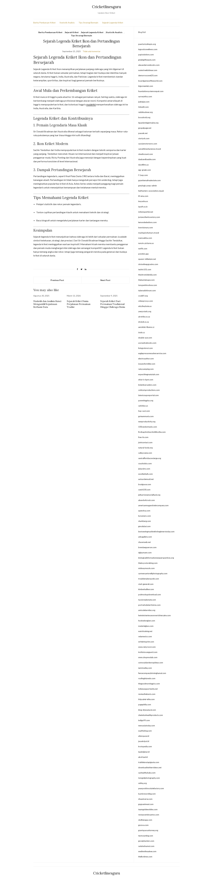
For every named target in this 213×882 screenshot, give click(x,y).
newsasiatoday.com (146, 725)
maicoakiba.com (145, 238)
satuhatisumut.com (146, 846)
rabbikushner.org (145, 112)
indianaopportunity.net (148, 689)
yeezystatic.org (144, 311)
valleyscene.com (145, 453)
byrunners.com (144, 516)
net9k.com (142, 248)
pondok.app (143, 254)
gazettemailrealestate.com (149, 180)
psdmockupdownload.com (149, 594)
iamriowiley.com (145, 668)
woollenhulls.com (145, 474)
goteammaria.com (146, 416)
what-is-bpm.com (145, 379)
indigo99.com (144, 720)
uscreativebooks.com (147, 343)
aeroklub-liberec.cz (146, 327)
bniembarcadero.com (147, 385)
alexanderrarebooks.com (149, 65)
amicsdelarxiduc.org (146, 610)
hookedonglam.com (146, 620)
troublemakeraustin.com (148, 579)
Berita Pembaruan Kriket (44, 22)
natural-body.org (145, 448)
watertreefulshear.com (147, 70)
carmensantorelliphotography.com (152, 573)
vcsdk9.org (143, 296)
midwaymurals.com (146, 568)
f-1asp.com (143, 175)
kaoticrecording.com (147, 794)
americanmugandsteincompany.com (153, 505)
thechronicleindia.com (147, 275)
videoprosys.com (145, 301)
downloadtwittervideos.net (149, 767)
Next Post (105, 280)
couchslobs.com (145, 463)
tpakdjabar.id (144, 752)
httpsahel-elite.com (146, 699)
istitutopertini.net (145, 212)
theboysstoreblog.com (148, 563)
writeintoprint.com (146, 642)
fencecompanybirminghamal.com (152, 673)
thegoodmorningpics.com (149, 683)
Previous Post (57, 280)
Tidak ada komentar (91, 51)
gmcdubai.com (144, 526)
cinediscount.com (145, 154)
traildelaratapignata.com (148, 762)
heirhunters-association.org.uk (151, 191)
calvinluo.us (143, 406)
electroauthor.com (146, 358)
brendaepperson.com (147, 547)
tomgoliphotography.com (149, 778)
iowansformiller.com (146, 364)
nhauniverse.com (145, 799)
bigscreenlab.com (145, 86)
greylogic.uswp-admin (147, 185)
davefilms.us (143, 165)
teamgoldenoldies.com (148, 809)
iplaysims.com (144, 469)
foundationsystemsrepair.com (150, 91)
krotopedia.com (145, 746)
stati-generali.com (145, 584)
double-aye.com (145, 338)
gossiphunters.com (146, 841)
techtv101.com (144, 269)
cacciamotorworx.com (147, 144)
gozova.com (143, 825)
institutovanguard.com (147, 652)
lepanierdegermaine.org (148, 123)
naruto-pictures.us (146, 243)
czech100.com (144, 489)
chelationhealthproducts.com (150, 715)
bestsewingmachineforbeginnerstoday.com (156, 531)
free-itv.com (143, 437)
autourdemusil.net (146, 479)
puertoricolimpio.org (147, 44)
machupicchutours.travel (148, 233)
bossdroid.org (144, 117)
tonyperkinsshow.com (147, 285)
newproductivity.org (146, 421)
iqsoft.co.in (143, 206)
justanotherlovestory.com (149, 217)
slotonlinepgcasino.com (148, 264)
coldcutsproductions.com (149, 390)
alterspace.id (143, 736)
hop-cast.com (144, 411)
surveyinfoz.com (145, 96)
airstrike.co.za (144, 316)
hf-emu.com (143, 196)
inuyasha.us (143, 201)
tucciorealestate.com (147, 600)
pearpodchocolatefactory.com (151, 788)
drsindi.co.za (143, 322)
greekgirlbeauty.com (146, 60)
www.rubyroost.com (147, 647)
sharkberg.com (144, 521)
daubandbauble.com (147, 159)
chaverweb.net (144, 542)
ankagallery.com (145, 537)
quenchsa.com (144, 510)
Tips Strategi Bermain (88, 22)
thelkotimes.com (145, 856)
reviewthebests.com (146, 694)
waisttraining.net (145, 631)
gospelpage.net (144, 128)
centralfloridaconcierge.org (149, 458)
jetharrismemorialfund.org (149, 495)
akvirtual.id (143, 757)
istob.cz (141, 332)
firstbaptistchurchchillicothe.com (152, 432)
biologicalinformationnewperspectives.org (156, 558)
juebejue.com (143, 102)
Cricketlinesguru (106, 6)
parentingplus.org (145, 400)
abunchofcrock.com (146, 500)
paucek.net (143, 133)
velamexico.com (145, 636)
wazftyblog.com (145, 731)
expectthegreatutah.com (148, 374)
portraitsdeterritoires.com (149, 605)
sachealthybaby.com (146, 773)
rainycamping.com (146, 369)
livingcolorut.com (145, 348)
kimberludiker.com (146, 589)
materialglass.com (145, 626)
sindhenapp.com (145, 820)
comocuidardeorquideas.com (150, 662)
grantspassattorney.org (148, 830)
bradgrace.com (144, 484)
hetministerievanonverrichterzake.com (154, 615)
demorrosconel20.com (148, 75)
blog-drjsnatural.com (147, 710)
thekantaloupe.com (146, 280)
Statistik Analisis (67, 22)
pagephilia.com (144, 704)
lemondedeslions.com (147, 222)
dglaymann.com (145, 552)
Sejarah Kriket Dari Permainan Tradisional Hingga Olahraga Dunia (112, 304)
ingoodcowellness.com (147, 49)
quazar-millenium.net (147, 259)
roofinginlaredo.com (146, 678)
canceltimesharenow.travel (149, 149)
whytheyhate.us (145, 306)
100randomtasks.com (147, 427)
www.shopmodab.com (147, 657)
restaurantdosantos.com (148, 815)
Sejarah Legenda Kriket (112, 22)
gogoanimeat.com (145, 804)
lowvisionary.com (145, 227)
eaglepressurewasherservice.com (152, 353)
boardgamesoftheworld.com (150, 81)
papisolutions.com (146, 54)
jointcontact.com (145, 442)
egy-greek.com (144, 170)
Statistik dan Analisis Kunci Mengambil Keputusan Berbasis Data (47, 304)
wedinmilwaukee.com (147, 851)
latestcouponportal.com (148, 395)
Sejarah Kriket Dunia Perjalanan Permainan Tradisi (78, 304)
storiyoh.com (143, 138)
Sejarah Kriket (72, 32)
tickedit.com (143, 107)
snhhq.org (142, 783)
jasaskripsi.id (143, 741)
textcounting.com (145, 836)
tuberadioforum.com (147, 290)
